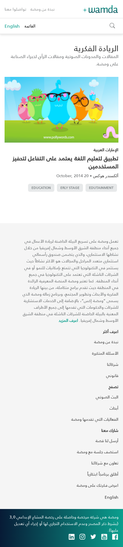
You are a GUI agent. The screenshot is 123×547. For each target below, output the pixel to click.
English (12, 26)
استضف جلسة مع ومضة (97, 452)
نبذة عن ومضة (42, 9)
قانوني (112, 375)
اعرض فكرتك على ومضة (97, 485)
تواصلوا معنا (15, 9)
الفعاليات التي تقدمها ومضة (94, 419)
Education (41, 187)
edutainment (101, 187)
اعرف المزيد (68, 320)
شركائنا (112, 364)
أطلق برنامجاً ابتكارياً (102, 474)
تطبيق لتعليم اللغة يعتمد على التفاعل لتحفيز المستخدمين (65, 162)
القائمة (29, 26)
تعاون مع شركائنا (104, 463)
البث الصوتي (107, 397)
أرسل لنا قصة (107, 440)
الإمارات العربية (106, 149)
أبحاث (114, 408)
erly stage (70, 187)
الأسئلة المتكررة (105, 353)
